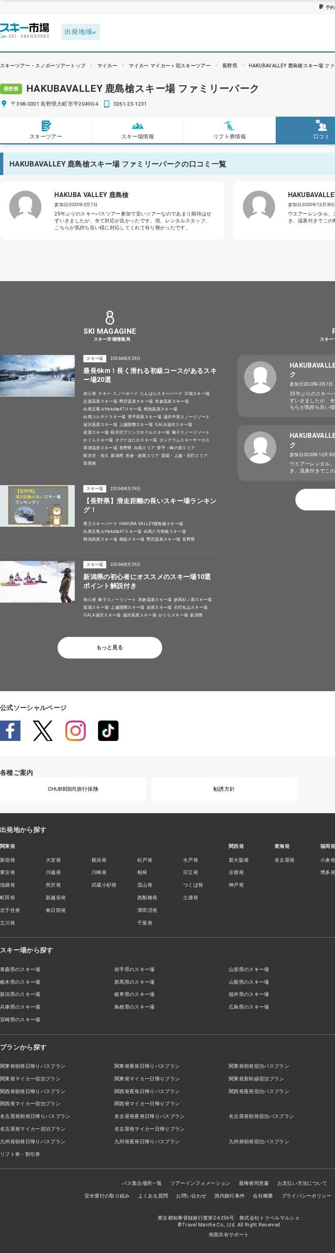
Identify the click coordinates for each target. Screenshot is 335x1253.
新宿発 (7, 860)
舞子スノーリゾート (191, 432)
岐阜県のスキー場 (134, 994)
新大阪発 (239, 860)
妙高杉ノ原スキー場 (193, 599)
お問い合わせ (191, 1196)
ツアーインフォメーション (200, 1183)
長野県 (229, 66)
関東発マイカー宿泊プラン (30, 1079)
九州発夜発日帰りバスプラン (147, 1141)
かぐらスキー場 (98, 440)
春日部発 (56, 910)
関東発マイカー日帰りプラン (147, 1079)
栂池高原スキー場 (161, 409)
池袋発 (7, 885)
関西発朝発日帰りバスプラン (32, 1091)
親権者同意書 (254, 1183)
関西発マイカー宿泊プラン (30, 1104)
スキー (104, 393)
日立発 (190, 872)
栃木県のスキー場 (20, 982)
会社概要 (263, 1196)
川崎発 (99, 872)
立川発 (7, 923)
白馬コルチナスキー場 (104, 417)
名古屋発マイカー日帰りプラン (149, 1129)
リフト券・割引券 (20, 1154)
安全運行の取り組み (107, 1196)
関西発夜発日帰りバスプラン (147, 1091)
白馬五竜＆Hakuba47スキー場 (112, 409)
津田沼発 (147, 910)
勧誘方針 (224, 789)
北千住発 (10, 910)
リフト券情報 (229, 136)
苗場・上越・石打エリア (184, 455)
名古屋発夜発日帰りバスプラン (149, 1116)
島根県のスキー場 (134, 1007)
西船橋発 (147, 897)
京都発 (236, 872)
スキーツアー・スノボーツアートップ (42, 66)
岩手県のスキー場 (134, 969)
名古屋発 (285, 860)
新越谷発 (56, 897)
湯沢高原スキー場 (100, 424)
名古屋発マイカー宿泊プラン (32, 1129)
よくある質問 (153, 1196)
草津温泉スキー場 (100, 448)
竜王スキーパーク (100, 523)
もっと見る (109, 647)
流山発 (144, 885)
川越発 (53, 872)
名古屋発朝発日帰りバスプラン (35, 1116)
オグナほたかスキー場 (136, 440)
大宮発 (53, 860)
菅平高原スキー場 (145, 417)
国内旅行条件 (229, 1196)
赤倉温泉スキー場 (172, 401)
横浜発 (99, 860)
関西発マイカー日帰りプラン (147, 1104)
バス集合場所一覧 (142, 1183)
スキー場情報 (137, 136)
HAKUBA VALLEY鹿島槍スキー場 (151, 523)
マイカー (107, 66)
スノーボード (125, 393)
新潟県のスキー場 (20, 994)
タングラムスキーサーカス (184, 440)
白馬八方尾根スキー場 (165, 531)
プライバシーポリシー (306, 1196)
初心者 (89, 393)
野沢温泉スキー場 (136, 401)
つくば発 (193, 885)
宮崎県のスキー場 (20, 1019)
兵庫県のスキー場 (20, 1007)
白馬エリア (144, 448)
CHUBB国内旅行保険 (73, 789)
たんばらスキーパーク (161, 393)
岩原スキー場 (96, 432)
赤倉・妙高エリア (142, 455)
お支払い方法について (302, 1183)
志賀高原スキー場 (100, 401)
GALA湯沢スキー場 (173, 424)
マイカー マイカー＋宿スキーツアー (169, 66)
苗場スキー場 (96, 607)
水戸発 (190, 860)
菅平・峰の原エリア (176, 448)
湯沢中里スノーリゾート (186, 417)
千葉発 (144, 923)
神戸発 (236, 885)
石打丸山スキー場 (191, 607)
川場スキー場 (197, 393)
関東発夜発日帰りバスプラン (147, 1066)
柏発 (142, 872)
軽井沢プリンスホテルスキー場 (140, 432)
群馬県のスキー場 (134, 982)
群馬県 (89, 463)
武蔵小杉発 (104, 885)
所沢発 (53, 885)
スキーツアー (45, 136)
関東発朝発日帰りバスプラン (32, 1066)
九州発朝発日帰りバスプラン (32, 1141)
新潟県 (117, 455)
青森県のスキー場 (20, 969)
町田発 (7, 897)
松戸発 (144, 860)
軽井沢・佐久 (96, 455)
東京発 (7, 872)
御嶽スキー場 (132, 539)
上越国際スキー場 (136, 424)
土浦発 (190, 897)
